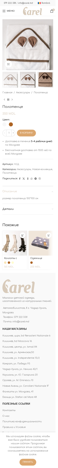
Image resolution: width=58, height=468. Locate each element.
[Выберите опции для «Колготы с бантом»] (22, 235)
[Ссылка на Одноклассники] (28, 179)
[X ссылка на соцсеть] (24, 179)
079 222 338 (10, 3)
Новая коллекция (42, 169)
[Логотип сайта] (32, 11)
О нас (6, 416)
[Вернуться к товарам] (8, 100)
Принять (28, 462)
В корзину (26, 133)
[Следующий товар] (12, 100)
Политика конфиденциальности (22, 421)
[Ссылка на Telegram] (36, 179)
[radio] (4, 124)
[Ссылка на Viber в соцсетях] (40, 179)
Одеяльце (36, 258)
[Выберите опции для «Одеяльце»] (49, 235)
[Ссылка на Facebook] (20, 179)
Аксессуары (23, 92)
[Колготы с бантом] (14, 243)
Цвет (5, 119)
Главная (7, 92)
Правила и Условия (14, 427)
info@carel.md (25, 3)
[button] (5, 45)
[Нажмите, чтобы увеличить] (8, 64)
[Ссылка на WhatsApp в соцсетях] (32, 179)
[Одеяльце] (41, 243)
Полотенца (41, 92)
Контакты (8, 410)
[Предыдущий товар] (4, 100)
